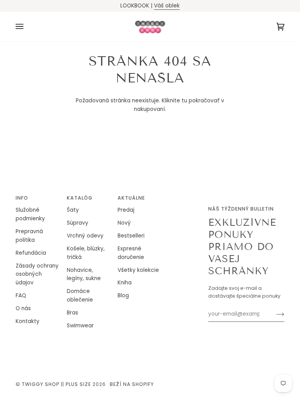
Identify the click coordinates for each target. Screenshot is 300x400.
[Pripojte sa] (274, 314)
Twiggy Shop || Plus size (56, 384)
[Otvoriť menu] (27, 26)
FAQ (21, 295)
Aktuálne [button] (131, 198)
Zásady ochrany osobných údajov (37, 274)
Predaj (126, 210)
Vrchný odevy (85, 235)
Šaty (73, 210)
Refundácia (31, 253)
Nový (124, 223)
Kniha (125, 282)
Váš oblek (167, 5)
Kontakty (27, 321)
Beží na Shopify (132, 384)
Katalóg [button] (80, 198)
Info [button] (22, 198)
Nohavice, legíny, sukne (84, 274)
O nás (23, 308)
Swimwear (80, 325)
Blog (123, 295)
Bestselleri (131, 235)
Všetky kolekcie (138, 270)
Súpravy (77, 223)
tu (184, 100)
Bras (72, 312)
